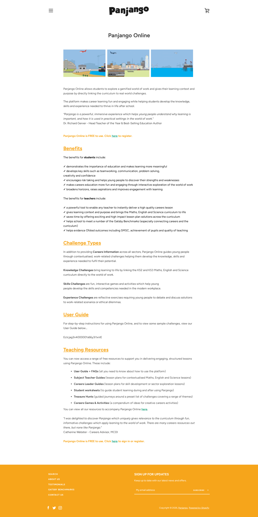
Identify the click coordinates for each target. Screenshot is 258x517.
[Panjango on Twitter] (54, 507)
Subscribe (199, 490)
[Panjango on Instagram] (60, 507)
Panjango (183, 507)
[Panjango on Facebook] (48, 507)
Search (53, 474)
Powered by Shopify (199, 507)
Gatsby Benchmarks (61, 489)
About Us (54, 479)
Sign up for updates (151, 474)
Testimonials (56, 484)
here (115, 136)
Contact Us (55, 495)
